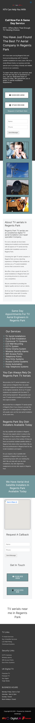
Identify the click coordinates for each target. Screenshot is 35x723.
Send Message (13, 132)
